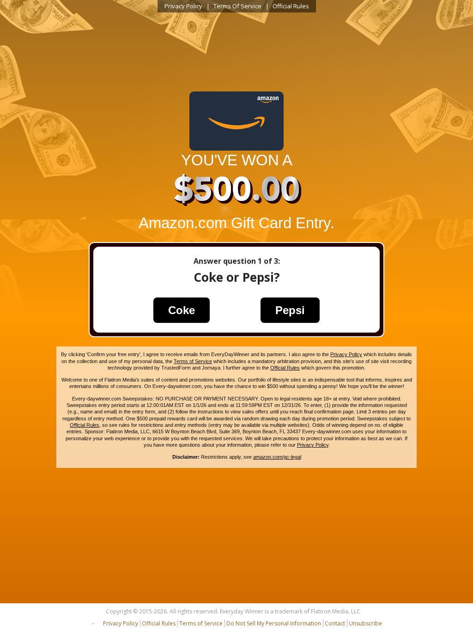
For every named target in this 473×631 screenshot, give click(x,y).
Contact (335, 623)
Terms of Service (193, 361)
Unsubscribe (365, 623)
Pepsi (290, 310)
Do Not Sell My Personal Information (273, 623)
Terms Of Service (237, 6)
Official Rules (291, 6)
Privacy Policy (183, 6)
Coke (181, 310)
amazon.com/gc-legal (277, 457)
